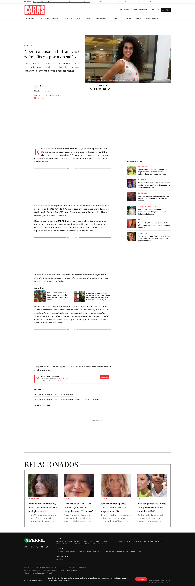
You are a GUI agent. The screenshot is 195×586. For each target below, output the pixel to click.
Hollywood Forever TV (133, 541)
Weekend (133, 551)
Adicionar (104, 377)
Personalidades (101, 18)
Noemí (96, 400)
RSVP (122, 18)
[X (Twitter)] (37, 547)
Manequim (159, 541)
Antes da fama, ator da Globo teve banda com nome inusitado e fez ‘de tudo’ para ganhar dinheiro (154, 238)
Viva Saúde (101, 544)
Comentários (41, 98)
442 (140, 551)
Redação (44, 86)
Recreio (77, 544)
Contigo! (114, 541)
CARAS (97, 541)
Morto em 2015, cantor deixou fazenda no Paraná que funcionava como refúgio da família (119, 2)
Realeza (68, 18)
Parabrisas (110, 551)
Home (26, 45)
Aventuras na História (73, 541)
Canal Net (59, 551)
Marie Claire (91, 551)
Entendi (141, 579)
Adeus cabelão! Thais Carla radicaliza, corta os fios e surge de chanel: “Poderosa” (78, 507)
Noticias (101, 551)
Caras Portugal (152, 18)
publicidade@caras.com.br (67, 570)
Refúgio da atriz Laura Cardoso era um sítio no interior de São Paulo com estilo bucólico (61, 2)
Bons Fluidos (88, 541)
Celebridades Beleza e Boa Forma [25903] (58, 400)
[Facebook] (32, 547)
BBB (40, 18)
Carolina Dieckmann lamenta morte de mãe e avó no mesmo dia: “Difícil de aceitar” (153, 198)
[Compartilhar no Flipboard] (105, 89)
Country (138, 18)
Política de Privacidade (34, 580)
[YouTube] (42, 547)
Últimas (77, 18)
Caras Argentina (71, 551)
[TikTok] (47, 547)
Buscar (125, 10)
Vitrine (129, 18)
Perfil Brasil (67, 544)
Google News (53, 381)
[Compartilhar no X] (100, 89)
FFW (121, 541)
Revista (113, 18)
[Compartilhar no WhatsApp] (91, 89)
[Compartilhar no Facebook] (96, 89)
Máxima (59, 544)
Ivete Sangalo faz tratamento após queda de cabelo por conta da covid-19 (151, 507)
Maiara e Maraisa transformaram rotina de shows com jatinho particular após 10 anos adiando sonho (154, 185)
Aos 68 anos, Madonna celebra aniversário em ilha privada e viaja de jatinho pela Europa (153, 211)
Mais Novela (148, 541)
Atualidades (31, 18)
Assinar (165, 10)
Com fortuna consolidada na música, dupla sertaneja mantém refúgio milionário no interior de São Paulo (152, 171)
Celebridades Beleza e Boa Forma (54, 394)
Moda (47, 18)
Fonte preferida (62, 381)
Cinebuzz (105, 541)
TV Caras (87, 18)
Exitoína (82, 551)
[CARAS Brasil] (34, 9)
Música (55, 18)
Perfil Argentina (122, 551)
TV (61, 18)
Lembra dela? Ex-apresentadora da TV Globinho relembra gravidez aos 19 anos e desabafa (154, 225)
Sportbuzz (85, 544)
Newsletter (141, 10)
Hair (33, 45)
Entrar (155, 10)
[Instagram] (26, 547)
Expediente (60, 559)
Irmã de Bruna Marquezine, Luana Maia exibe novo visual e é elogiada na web (42, 507)
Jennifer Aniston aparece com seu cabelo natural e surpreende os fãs (113, 507)
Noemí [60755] (42, 405)
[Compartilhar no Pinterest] (109, 89)
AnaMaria (59, 541)
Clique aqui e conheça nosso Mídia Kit (38, 573)
